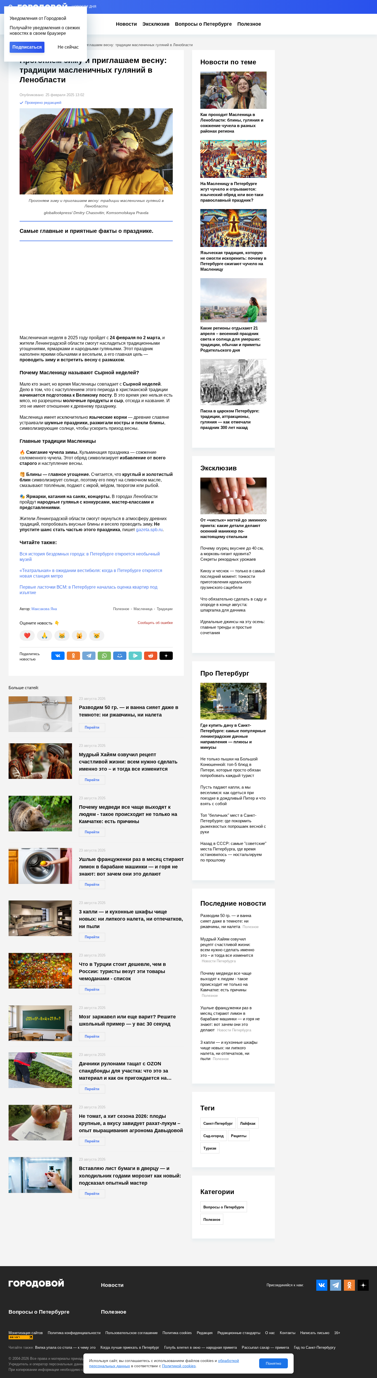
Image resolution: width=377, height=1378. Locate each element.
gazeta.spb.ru (149, 529)
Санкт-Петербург (218, 1123)
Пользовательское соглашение (131, 1333)
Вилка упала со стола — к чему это (65, 1347)
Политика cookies (177, 1333)
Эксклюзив (155, 24)
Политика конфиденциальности (74, 1333)
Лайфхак (248, 1123)
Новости (126, 24)
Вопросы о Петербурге (203, 24)
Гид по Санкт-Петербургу (315, 1347)
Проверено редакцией (42, 103)
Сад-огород (213, 1136)
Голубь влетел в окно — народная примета (200, 1347)
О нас (270, 1333)
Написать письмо (314, 1333)
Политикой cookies (179, 1366)
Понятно (273, 1363)
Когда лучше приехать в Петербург (129, 1347)
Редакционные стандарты (238, 1333)
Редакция (205, 1333)
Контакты (287, 1333)
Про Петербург (224, 673)
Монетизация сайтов (26, 1333)
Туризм (209, 1148)
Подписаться (27, 47)
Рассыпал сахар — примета (265, 1347)
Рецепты (238, 1136)
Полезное (249, 24)
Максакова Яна (44, 609)
